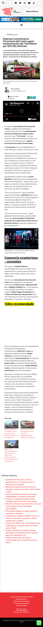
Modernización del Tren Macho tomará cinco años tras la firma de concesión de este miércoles (11, 433)
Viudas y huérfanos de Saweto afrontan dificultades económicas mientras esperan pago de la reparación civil (22, 532)
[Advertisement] (21, 567)
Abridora (11, 34)
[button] (21, 24)
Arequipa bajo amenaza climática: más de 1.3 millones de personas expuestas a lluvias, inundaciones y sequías (23, 518)
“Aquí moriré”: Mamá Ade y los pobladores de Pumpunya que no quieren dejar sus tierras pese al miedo (23, 525)
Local (15, 34)
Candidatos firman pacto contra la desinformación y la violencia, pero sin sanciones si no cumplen (20, 482)
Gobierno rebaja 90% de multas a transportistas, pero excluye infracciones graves (21, 540)
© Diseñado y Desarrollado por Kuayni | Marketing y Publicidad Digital (21, 621)
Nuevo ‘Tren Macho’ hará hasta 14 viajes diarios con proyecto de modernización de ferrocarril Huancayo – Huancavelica (11, 455)
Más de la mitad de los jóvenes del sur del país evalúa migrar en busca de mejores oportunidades (23, 506)
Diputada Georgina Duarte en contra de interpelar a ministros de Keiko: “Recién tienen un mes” (23, 489)
